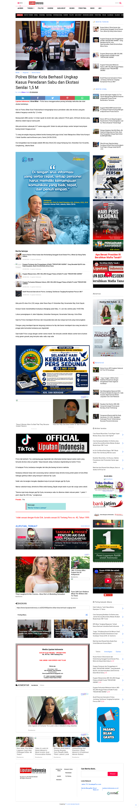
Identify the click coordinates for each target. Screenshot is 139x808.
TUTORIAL (68, 776)
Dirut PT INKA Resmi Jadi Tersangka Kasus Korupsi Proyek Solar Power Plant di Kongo (70, 631)
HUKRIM (50, 8)
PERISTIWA (82, 8)
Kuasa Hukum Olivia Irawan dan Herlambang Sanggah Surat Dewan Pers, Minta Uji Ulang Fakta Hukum (54, 255)
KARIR (59, 776)
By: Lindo (18, 92)
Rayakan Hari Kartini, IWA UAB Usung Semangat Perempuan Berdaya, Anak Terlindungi (109, 406)
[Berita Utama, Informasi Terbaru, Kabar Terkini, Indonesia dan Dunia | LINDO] (35, 3)
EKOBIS (72, 8)
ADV (100, 8)
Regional (25, 72)
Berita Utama (36, 72)
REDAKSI (59, 779)
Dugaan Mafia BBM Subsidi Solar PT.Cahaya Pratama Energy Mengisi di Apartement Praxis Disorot (111, 109)
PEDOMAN (68, 773)
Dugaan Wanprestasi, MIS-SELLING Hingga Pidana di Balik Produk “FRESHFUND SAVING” (52, 274)
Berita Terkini (58, 537)
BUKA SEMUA (85, 526)
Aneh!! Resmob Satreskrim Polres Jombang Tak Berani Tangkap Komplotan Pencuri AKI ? (52, 292)
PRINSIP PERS (68, 769)
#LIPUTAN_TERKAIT (26, 526)
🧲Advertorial (98, 363)
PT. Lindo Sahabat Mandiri (72, 804)
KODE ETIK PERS (59, 770)
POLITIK (40, 8)
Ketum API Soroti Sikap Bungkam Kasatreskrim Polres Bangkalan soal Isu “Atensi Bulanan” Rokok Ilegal (111, 120)
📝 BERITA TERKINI (101, 22)
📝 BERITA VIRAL (100, 89)
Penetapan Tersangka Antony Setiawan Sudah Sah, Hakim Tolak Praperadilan (34, 632)
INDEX (92, 8)
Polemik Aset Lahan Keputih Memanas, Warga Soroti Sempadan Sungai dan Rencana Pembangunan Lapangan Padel (71, 542)
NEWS (21, 8)
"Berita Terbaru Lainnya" (37, 508)
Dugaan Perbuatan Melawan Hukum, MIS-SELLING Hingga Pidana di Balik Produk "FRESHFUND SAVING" (54, 283)
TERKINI (30, 8)
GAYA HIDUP (61, 8)
